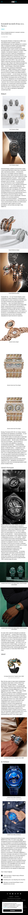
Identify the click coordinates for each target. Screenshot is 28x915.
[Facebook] (10, 893)
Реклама (23, 900)
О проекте (11, 896)
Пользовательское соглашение (14, 898)
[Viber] (17, 893)
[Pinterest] (20, 893)
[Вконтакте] (12, 893)
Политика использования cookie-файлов (11, 900)
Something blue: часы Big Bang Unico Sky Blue (14, 879)
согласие (5, 907)
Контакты (17, 896)
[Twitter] (15, 893)
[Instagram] (7, 893)
